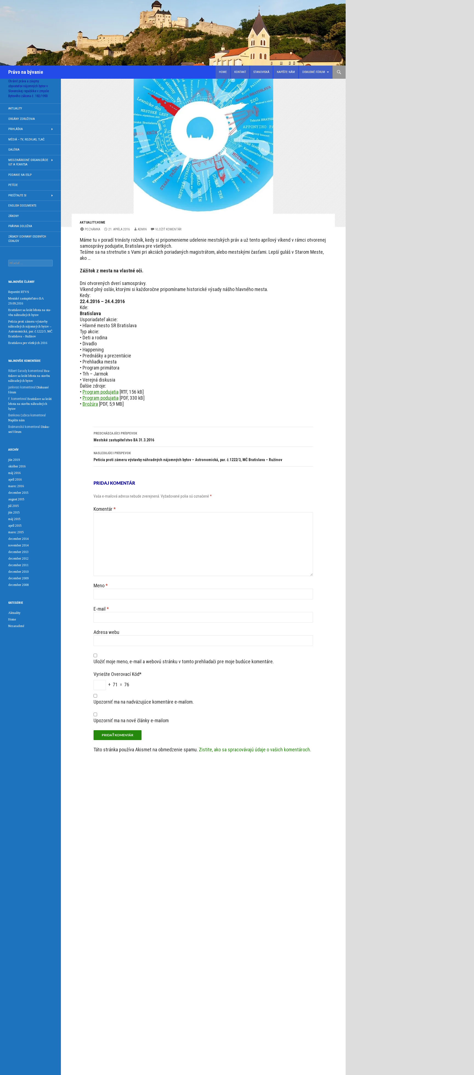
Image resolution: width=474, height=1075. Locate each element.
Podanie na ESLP (20, 175)
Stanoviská (261, 72)
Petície (13, 185)
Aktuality (88, 222)
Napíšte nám (286, 72)
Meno (101, 585)
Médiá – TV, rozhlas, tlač (26, 139)
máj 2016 (14, 473)
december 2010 (18, 572)
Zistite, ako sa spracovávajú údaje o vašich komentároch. (255, 749)
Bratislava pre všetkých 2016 (27, 343)
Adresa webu (106, 632)
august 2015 (16, 499)
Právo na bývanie (25, 72)
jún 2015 (14, 512)
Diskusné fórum (313, 72)
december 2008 (18, 585)
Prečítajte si (17, 195)
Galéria (13, 149)
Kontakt (240, 72)
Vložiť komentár (168, 229)
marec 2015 (16, 532)
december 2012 (18, 558)
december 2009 (18, 578)
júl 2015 (13, 506)
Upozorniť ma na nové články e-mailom (131, 720)
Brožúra (90, 404)
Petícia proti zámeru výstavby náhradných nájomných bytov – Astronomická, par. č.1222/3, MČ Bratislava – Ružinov (188, 456)
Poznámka (92, 229)
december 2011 (18, 565)
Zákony (13, 216)
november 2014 (18, 545)
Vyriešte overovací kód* (118, 674)
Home (223, 72)
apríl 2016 (15, 479)
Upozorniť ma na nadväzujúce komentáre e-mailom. (144, 702)
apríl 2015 (15, 525)
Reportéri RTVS (18, 292)
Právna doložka (20, 226)
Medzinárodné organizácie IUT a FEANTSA (28, 162)
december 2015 (18, 493)
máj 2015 (14, 519)
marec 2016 (16, 486)
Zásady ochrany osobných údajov (27, 239)
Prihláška (15, 129)
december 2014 (18, 539)
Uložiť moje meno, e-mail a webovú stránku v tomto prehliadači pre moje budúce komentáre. (184, 661)
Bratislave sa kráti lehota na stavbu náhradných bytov (29, 376)
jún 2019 (14, 460)
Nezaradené (16, 626)
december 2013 (18, 552)
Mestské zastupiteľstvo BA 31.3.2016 (124, 436)
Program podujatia (101, 392)
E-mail (101, 609)
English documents (22, 205)
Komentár (105, 509)
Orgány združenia (21, 119)
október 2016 (17, 466)
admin (142, 229)
